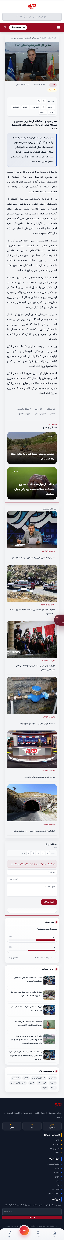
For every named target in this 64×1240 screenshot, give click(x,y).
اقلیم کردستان (53, 1164)
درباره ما (56, 1144)
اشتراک (25, 107)
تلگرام (51, 112)
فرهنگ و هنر (54, 1193)
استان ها (56, 1189)
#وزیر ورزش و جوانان (18, 1083)
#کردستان (15, 1078)
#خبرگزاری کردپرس (24, 409)
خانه (55, 38)
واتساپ (42, 112)
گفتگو (44, 38)
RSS (58, 1152)
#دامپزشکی (51, 409)
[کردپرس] (32, 6)
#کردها (44, 1087)
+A (39, 101)
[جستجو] (5, 27)
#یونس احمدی (24, 413)
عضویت (32, 1217)
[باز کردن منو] (59, 27)
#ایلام (52, 413)
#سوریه (53, 1083)
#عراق (32, 1083)
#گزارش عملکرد (40, 413)
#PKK (53, 1087)
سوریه (57, 1172)
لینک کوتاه (35, 107)
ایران (58, 1185)
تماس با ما (55, 1148)
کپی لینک (16, 107)
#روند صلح (42, 1083)
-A (44, 101)
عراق (58, 1180)
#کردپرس (38, 409)
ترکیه (57, 1168)
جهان (57, 1176)
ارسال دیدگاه (49, 902)
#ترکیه (26, 1078)
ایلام (49, 38)
